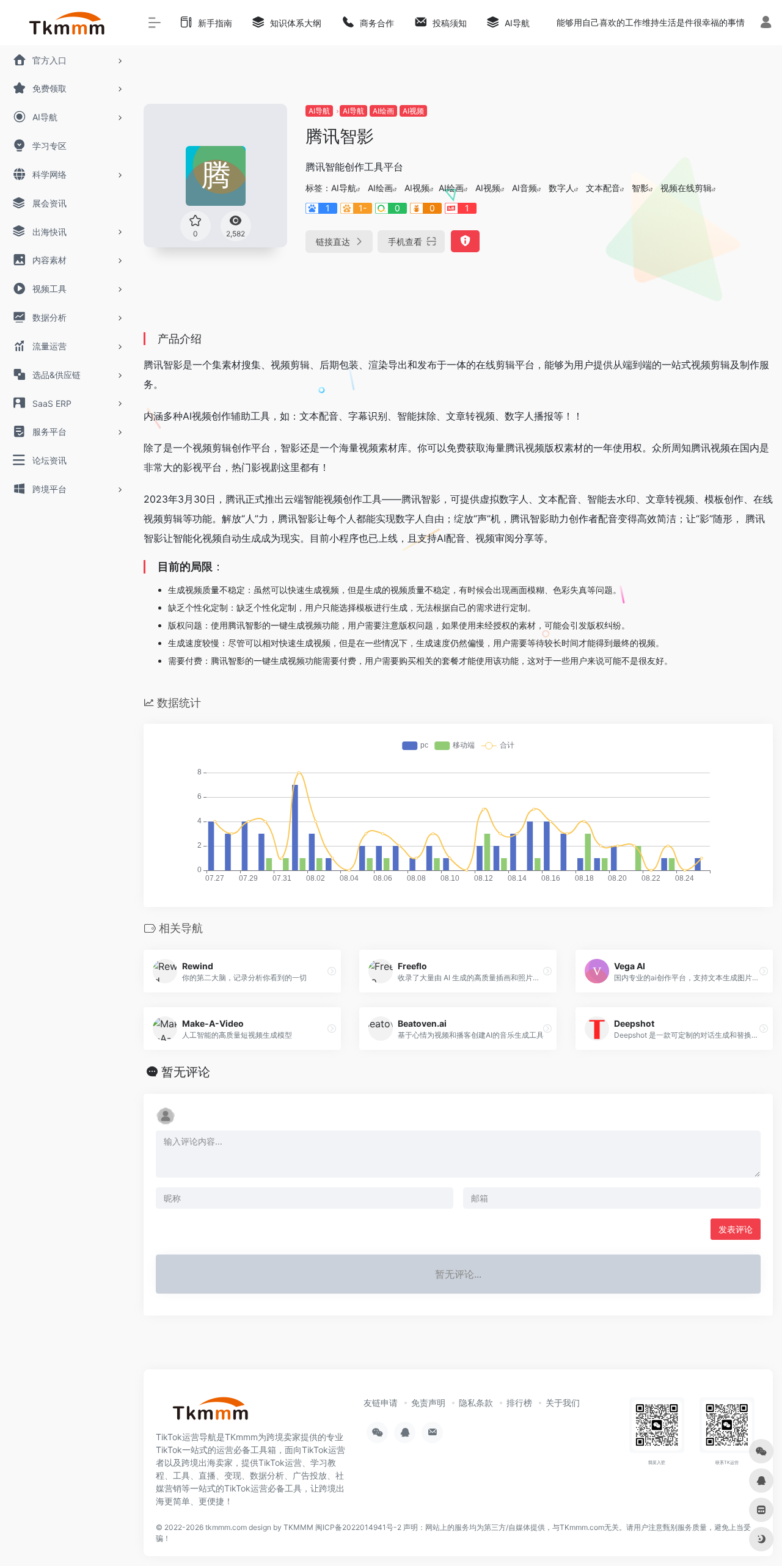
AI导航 (319, 110)
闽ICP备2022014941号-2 (358, 1527)
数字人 (561, 188)
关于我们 (563, 1402)
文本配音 (603, 188)
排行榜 (519, 1402)
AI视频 (413, 110)
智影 (640, 188)
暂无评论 (185, 1072)
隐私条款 (476, 1402)
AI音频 (524, 188)
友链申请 (381, 1402)
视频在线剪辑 (686, 188)
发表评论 (735, 1229)
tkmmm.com (226, 1527)
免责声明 (428, 1402)
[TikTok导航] (211, 1412)
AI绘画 (383, 110)
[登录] (765, 23)
